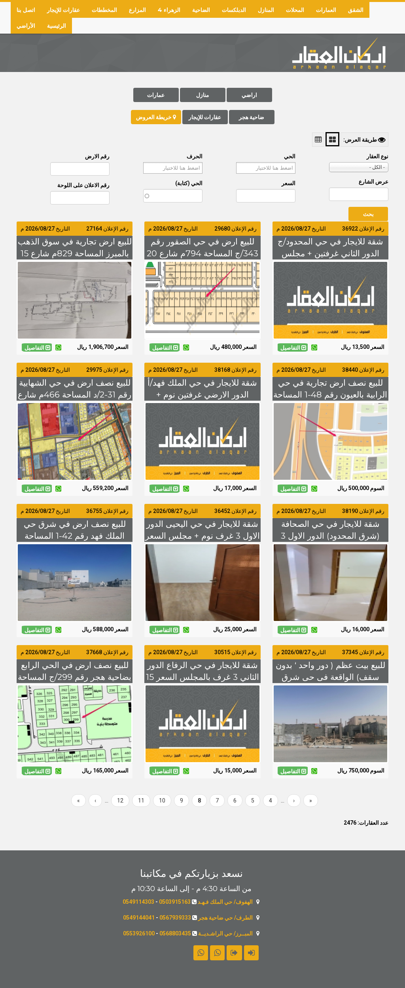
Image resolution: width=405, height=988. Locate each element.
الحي (289, 156)
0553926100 (139, 933)
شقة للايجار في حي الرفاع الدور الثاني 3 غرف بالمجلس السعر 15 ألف (202, 677)
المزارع (137, 9)
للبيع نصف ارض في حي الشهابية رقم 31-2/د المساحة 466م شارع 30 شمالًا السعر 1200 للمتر (74, 394)
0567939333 (175, 917)
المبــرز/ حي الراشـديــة (225, 933)
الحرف (194, 156)
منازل (202, 95)
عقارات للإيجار (63, 9)
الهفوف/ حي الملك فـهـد (225, 902)
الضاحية (201, 9)
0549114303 (138, 902)
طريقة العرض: (360, 139)
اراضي (249, 95)
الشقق (355, 9)
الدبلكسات (234, 9)
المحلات (295, 9)
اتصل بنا (26, 9)
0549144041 (139, 917)
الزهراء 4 (169, 9)
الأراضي (26, 25)
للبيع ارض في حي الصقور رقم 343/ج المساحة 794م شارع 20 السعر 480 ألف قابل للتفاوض (202, 253)
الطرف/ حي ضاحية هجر (225, 917)
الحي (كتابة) (188, 183)
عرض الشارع (373, 181)
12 (117, 800)
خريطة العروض (154, 117)
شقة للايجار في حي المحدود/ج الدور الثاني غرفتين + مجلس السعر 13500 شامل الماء (330, 253)
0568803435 (175, 933)
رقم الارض (97, 156)
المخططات (104, 9)
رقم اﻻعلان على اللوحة (83, 185)
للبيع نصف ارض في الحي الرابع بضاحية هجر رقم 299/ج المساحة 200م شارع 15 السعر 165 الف (74, 677)
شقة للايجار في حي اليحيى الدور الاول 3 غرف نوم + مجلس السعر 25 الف (202, 536)
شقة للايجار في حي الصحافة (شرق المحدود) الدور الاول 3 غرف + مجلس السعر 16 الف (330, 536)
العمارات (326, 9)
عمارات (156, 95)
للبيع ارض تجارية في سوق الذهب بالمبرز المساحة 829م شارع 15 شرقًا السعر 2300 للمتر (75, 253)
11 (138, 800)
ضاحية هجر (251, 117)
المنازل (266, 9)
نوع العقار (377, 156)
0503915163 (175, 902)
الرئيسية (56, 25)
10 (159, 800)
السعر (288, 183)
